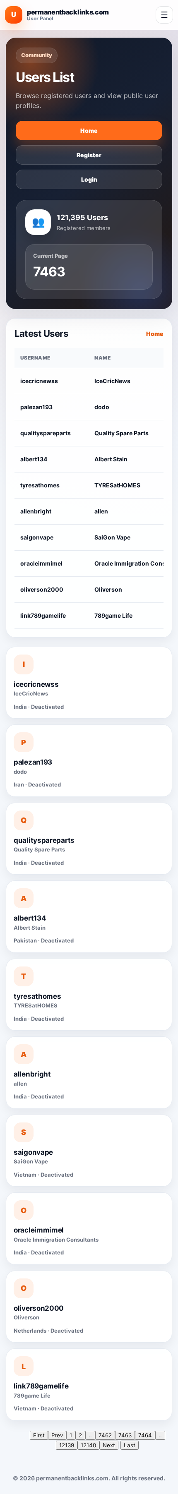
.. (90, 1435)
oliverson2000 (41, 589)
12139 (66, 1445)
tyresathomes (40, 485)
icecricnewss (39, 380)
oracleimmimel (41, 563)
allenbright (35, 511)
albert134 (33, 459)
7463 (125, 1435)
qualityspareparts (45, 432)
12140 (88, 1445)
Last (129, 1445)
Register (89, 154)
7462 (105, 1435)
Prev (57, 1435)
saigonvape (36, 537)
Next (109, 1445)
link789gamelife (43, 615)
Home (89, 130)
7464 (145, 1435)
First (39, 1435)
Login (89, 179)
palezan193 (36, 406)
